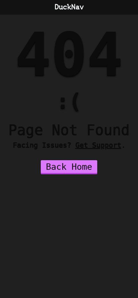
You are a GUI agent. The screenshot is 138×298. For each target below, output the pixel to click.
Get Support (98, 145)
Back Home (69, 167)
